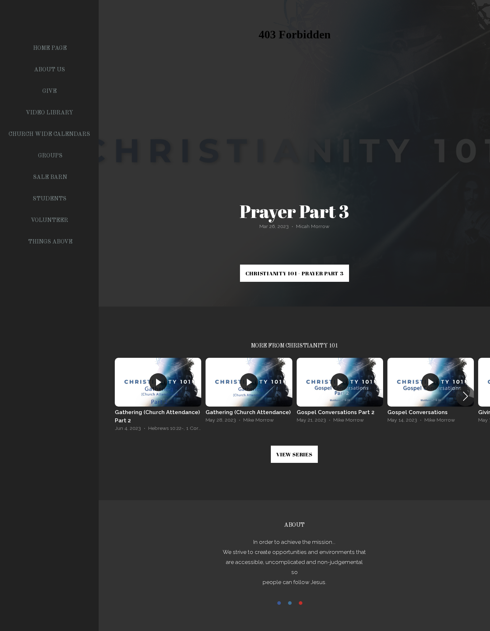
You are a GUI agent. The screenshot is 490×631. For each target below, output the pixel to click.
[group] (158, 396)
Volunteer (50, 220)
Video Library (50, 113)
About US (50, 70)
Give (50, 91)
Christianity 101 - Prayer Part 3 (294, 273)
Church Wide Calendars (50, 134)
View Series (294, 454)
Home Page (50, 48)
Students (50, 199)
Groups (50, 156)
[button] (465, 396)
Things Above (50, 242)
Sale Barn (50, 177)
